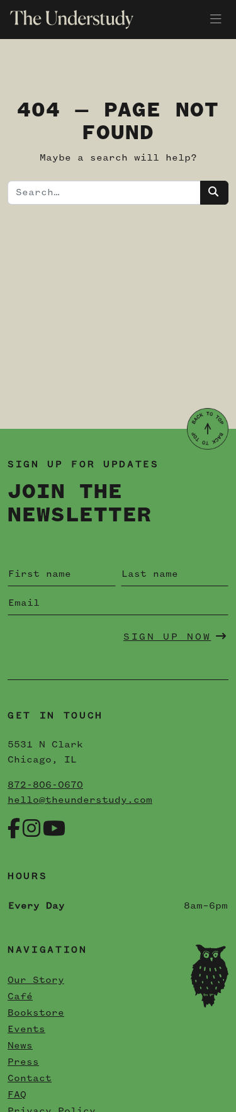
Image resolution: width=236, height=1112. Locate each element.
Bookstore (36, 1013)
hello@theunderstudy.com (80, 800)
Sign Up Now (167, 637)
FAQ (17, 1095)
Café (20, 997)
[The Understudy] (66, 19)
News (20, 1046)
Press (23, 1062)
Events (26, 1029)
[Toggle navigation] (215, 19)
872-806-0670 (45, 785)
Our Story (36, 980)
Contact (30, 1079)
